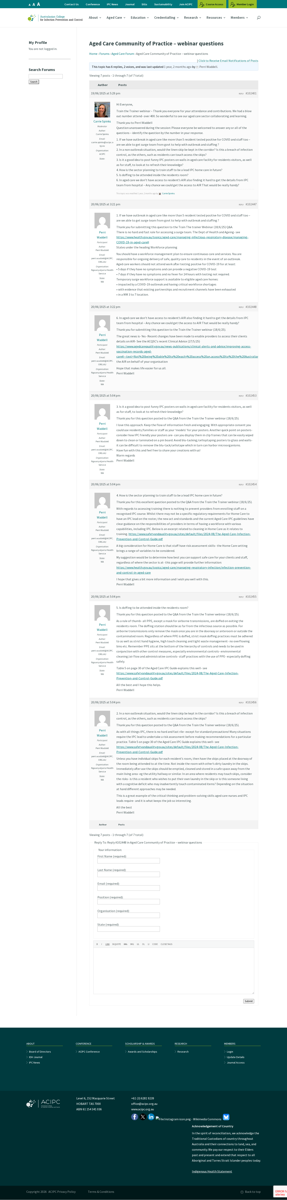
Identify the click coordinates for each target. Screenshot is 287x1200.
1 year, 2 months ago (178, 67)
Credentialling (164, 18)
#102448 (251, 307)
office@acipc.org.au (144, 1104)
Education (138, 18)
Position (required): (110, 897)
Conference (93, 4)
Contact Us (71, 4)
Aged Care (114, 18)
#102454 (251, 484)
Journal (130, 4)
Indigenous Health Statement (212, 1171)
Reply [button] (241, 93)
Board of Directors (40, 1051)
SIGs (144, 4)
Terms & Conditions (101, 1192)
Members (238, 18)
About (93, 18)
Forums (104, 54)
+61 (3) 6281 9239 (142, 1098)
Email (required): (108, 883)
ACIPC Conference (89, 1051)
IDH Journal (35, 1057)
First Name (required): (112, 856)
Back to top (253, 1192)
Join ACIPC (186, 4)
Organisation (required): (113, 911)
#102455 (251, 596)
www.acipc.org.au (142, 1109)
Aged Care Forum (122, 54)
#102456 (251, 702)
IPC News (112, 4)
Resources (214, 18)
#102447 (251, 204)
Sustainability (163, 4)
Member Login (245, 4)
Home (93, 54)
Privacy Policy (66, 1192)
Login (230, 1051)
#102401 (251, 93)
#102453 (251, 395)
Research (191, 18)
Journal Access (236, 1062)
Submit (249, 1001)
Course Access (214, 4)
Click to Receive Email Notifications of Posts (228, 61)
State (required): (108, 924)
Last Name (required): (111, 870)
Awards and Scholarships (142, 1051)
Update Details (235, 1057)
